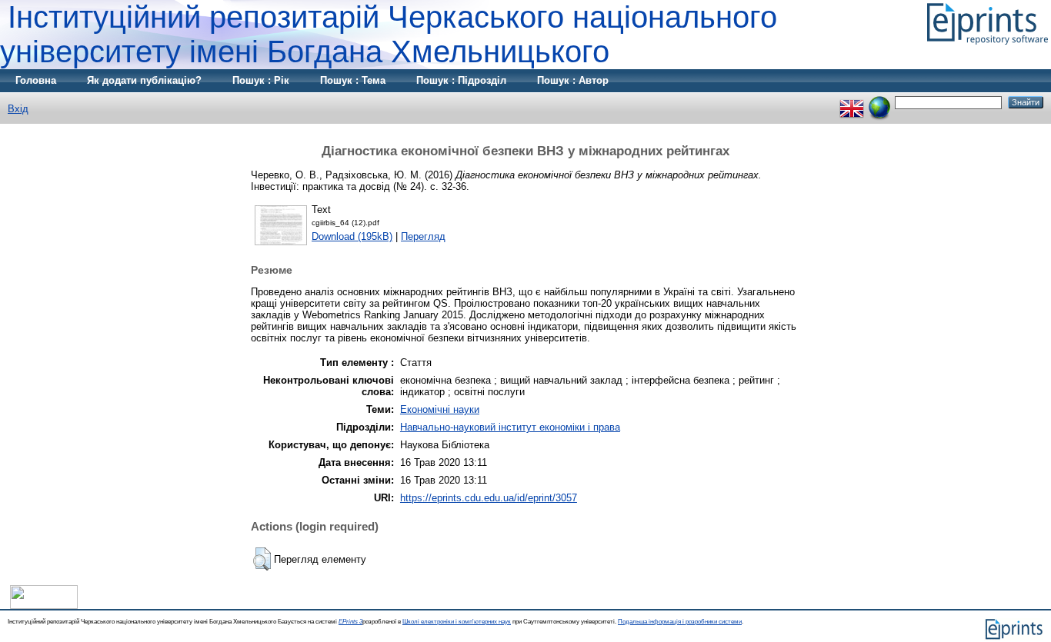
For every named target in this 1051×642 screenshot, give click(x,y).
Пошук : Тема (352, 80)
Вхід (18, 109)
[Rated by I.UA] (44, 605)
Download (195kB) (352, 236)
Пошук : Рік (260, 80)
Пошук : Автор (573, 80)
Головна (35, 80)
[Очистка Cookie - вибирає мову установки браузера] (879, 102)
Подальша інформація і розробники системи (680, 621)
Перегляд (423, 236)
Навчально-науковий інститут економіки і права (510, 427)
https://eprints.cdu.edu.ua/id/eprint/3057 (488, 498)
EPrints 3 (350, 621)
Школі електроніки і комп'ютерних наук (456, 621)
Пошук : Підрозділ (461, 80)
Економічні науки (439, 409)
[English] (851, 102)
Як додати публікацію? (144, 80)
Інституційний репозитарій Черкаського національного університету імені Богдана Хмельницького (388, 34)
